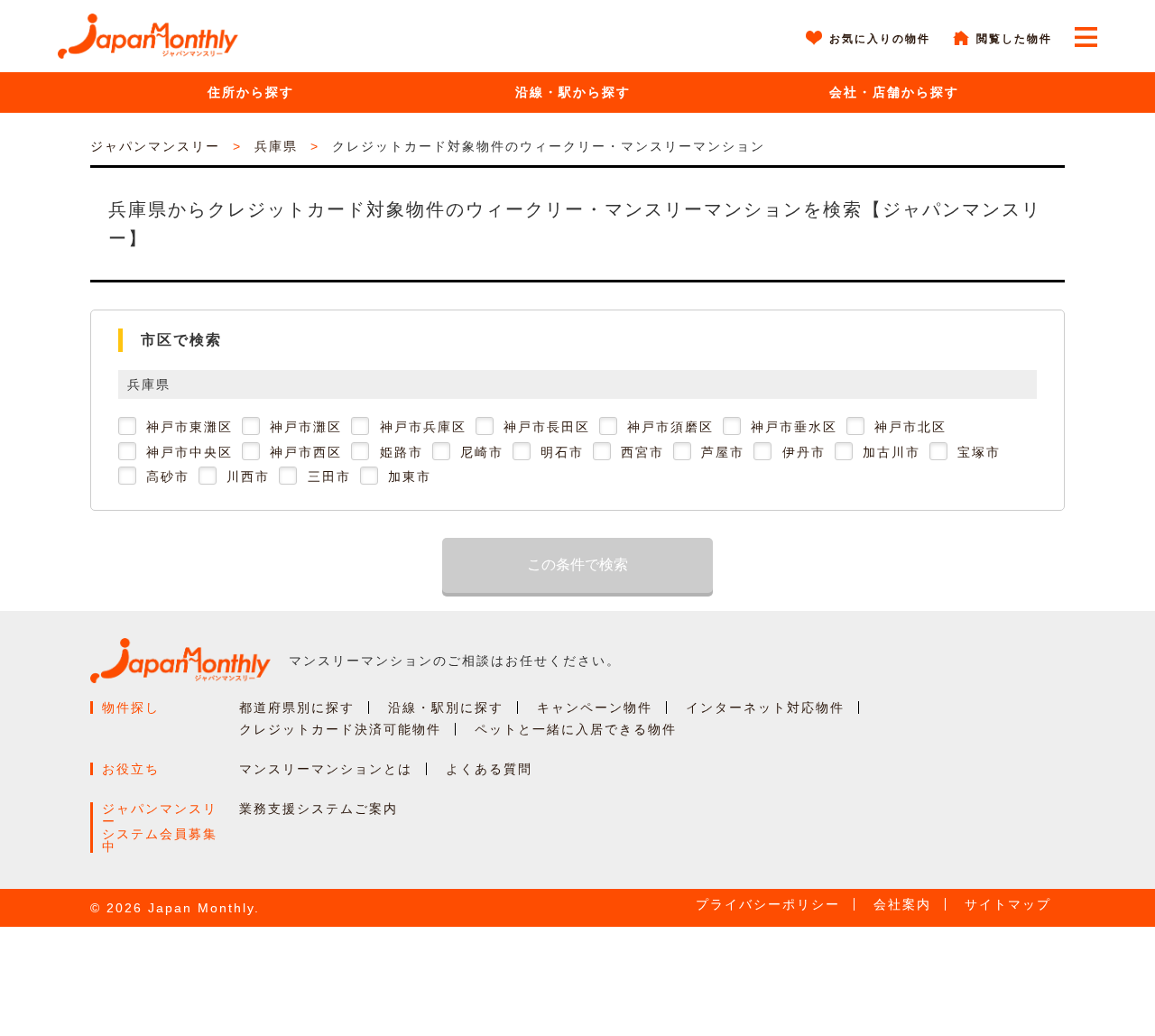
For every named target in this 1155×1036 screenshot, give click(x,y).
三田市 (329, 476)
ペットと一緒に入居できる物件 (576, 729)
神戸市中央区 (189, 452)
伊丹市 (804, 452)
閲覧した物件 (1014, 38)
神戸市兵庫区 (423, 427)
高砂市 (167, 476)
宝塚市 (979, 452)
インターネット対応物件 (765, 707)
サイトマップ (1008, 904)
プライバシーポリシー (768, 904)
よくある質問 (489, 769)
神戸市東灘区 (189, 427)
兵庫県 (276, 146)
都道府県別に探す (297, 707)
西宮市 (642, 452)
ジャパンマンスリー (155, 146)
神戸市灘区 (306, 427)
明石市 (562, 452)
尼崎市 (482, 452)
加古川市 (891, 452)
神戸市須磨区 (670, 427)
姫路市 (401, 452)
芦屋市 (722, 452)
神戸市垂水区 (794, 427)
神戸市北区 (910, 427)
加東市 (409, 476)
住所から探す (251, 92)
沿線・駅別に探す (446, 707)
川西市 (248, 476)
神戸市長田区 (547, 427)
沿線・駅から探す (573, 92)
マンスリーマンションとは (325, 769)
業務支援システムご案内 (318, 808)
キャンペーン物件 (594, 707)
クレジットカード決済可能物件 (340, 729)
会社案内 (902, 904)
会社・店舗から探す (894, 92)
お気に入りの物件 (879, 38)
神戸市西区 (306, 452)
